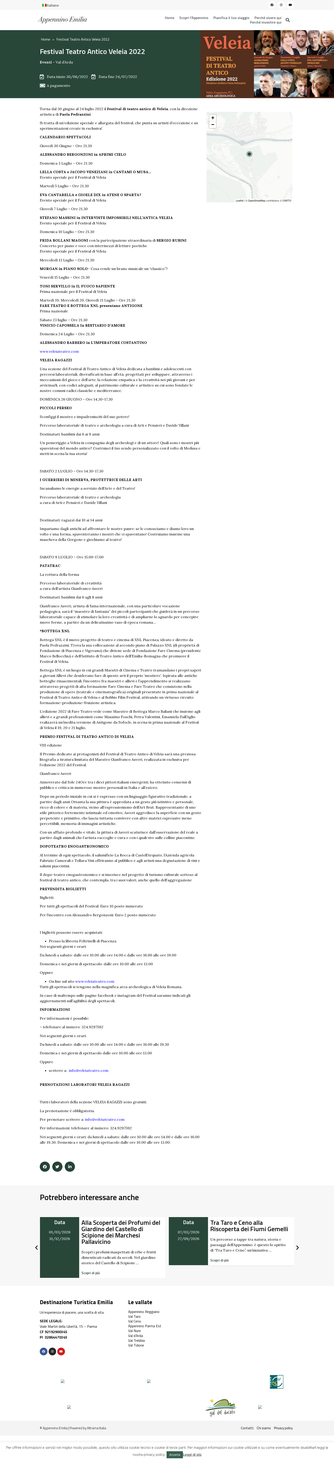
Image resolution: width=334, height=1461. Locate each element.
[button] (90, 1260)
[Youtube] (290, 5)
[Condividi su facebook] (45, 1167)
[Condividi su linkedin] (70, 1167)
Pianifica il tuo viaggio (231, 17)
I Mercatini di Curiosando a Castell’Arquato (246, 1226)
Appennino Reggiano (144, 1311)
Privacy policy (283, 1428)
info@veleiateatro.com (88, 1070)
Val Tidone (136, 1345)
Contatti (247, 1428)
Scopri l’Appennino (193, 17)
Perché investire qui (266, 22)
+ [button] (212, 118)
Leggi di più (192, 1454)
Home (169, 17)
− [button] (212, 124)
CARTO (286, 200)
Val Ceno (134, 1321)
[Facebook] (272, 5)
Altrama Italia (96, 1428)
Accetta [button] (174, 1454)
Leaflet (239, 200)
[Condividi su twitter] (57, 1167)
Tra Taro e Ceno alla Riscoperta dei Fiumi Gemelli (120, 1226)
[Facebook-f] (43, 1351)
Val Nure (134, 1330)
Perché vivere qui (268, 17)
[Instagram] (281, 5)
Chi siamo (264, 1428)
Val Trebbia (136, 1340)
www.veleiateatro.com (59, 351)
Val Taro (134, 1316)
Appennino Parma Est (144, 1326)
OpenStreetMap (256, 200)
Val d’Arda (64, 62)
